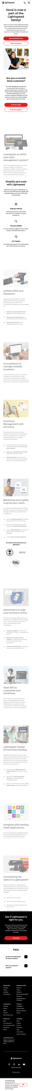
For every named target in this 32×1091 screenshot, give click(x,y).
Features (5, 988)
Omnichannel (6, 994)
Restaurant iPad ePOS (22, 994)
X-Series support (16, 110)
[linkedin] (19, 1064)
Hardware (5, 992)
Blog (4, 1021)
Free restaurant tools (9, 1025)
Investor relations (21, 1034)
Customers (6, 1027)
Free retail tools (7, 1023)
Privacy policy (16, 1072)
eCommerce (6, 1004)
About (18, 1021)
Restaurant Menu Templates (21, 999)
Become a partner (21, 1010)
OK (23, 1085)
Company (19, 1019)
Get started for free (16, 38)
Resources (6, 1019)
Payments (19, 996)
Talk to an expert (16, 43)
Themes (5, 1013)
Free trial (16, 938)
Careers (19, 1025)
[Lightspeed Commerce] (8, 2)
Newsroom (19, 1027)
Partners (19, 1004)
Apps (4, 1010)
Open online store (8, 1015)
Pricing (5, 990)
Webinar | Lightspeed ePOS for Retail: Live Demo (8, 1041)
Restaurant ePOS (21, 985)
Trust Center (20, 1032)
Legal (18, 1029)
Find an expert (20, 1008)
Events (5, 1029)
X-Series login (16, 105)
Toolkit (18, 1013)
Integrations (20, 1006)
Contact (19, 1023)
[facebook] (9, 1064)
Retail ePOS (6, 985)
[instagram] (14, 1064)
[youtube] (24, 1064)
